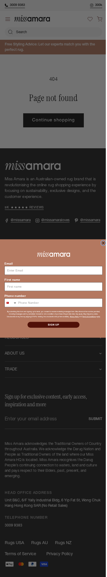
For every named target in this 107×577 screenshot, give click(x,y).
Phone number (12, 295)
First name (10, 279)
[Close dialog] (101, 243)
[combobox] (8, 303)
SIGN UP (51, 324)
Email (6, 263)
